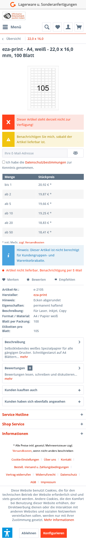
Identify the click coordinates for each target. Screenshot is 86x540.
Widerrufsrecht (46, 475)
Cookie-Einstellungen (25, 459)
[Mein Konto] (68, 27)
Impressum (48, 482)
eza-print (40, 295)
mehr (23, 357)
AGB (33, 482)
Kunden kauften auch (21, 390)
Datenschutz (68, 475)
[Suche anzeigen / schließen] (46, 27)
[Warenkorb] (79, 27)
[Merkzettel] (57, 27)
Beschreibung (15, 342)
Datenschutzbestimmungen (45, 162)
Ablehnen (29, 533)
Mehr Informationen (59, 520)
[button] (7, 533)
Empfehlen (66, 279)
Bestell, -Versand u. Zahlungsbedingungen (41, 467)
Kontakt (66, 459)
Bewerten (39, 279)
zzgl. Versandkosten (31, 242)
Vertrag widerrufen (18, 475)
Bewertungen (15, 368)
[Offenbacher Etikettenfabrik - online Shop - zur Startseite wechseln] (14, 16)
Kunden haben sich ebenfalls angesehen (35, 401)
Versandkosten (22, 451)
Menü (16, 26)
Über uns (50, 459)
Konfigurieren (53, 533)
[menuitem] (11, 27)
